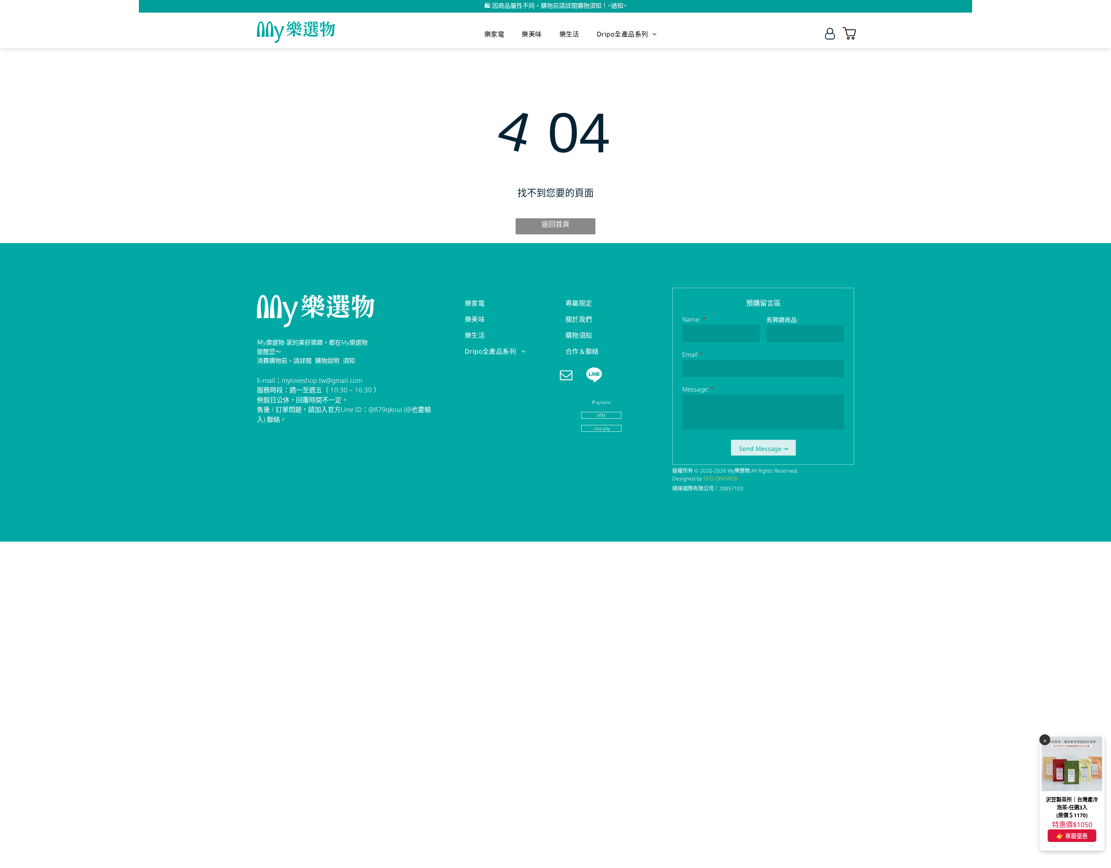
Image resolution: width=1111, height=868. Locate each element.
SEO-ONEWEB (720, 478)
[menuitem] (494, 33)
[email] (566, 376)
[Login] (830, 33)
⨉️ (1045, 740)
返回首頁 (555, 224)
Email (689, 354)
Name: (691, 319)
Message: (695, 389)
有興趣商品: (782, 320)
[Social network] (594, 376)
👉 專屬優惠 (1072, 836)
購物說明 (327, 360)
